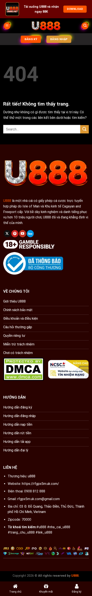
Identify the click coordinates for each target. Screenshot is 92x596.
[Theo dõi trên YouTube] (22, 233)
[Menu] (7, 25)
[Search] (85, 25)
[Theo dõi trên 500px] (30, 233)
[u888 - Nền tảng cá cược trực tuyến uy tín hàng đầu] (46, 25)
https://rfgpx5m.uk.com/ (40, 484)
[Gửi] (84, 129)
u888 (31, 476)
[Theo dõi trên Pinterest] (14, 233)
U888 (7, 201)
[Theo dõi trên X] (7, 233)
